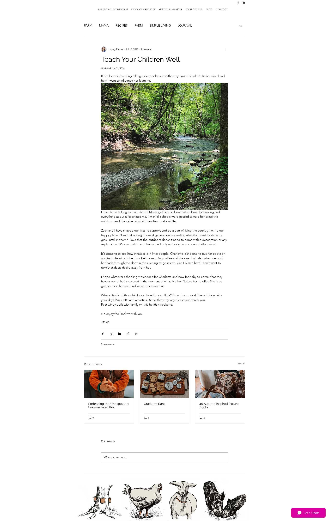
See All (241, 363)
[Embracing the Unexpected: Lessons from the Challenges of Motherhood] (109, 384)
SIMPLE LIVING (160, 25)
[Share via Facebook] (102, 333)
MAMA (104, 25)
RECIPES (121, 25)
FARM (88, 25)
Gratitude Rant (154, 403)
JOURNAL (185, 25)
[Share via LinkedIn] (119, 333)
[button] (240, 25)
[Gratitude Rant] (164, 384)
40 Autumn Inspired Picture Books (219, 405)
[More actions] (226, 49)
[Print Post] (136, 333)
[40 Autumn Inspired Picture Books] (220, 384)
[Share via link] (128, 333)
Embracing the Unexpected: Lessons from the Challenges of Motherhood (108, 405)
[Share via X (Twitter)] (111, 333)
